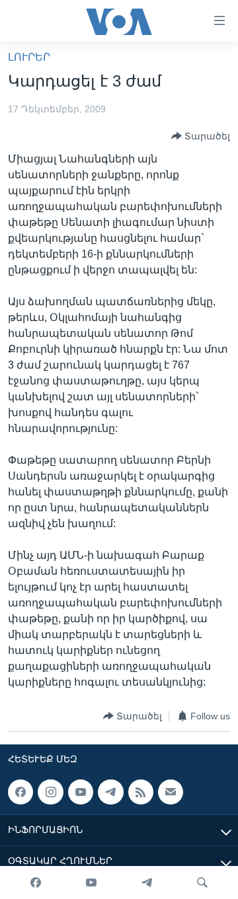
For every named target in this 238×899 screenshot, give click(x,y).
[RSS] (140, 792)
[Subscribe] (170, 792)
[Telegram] (147, 882)
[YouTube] (91, 882)
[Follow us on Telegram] (110, 792)
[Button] (200, 136)
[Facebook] (36, 882)
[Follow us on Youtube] (80, 792)
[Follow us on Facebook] (20, 792)
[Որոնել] (202, 882)
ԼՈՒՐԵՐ (29, 57)
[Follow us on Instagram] (50, 792)
